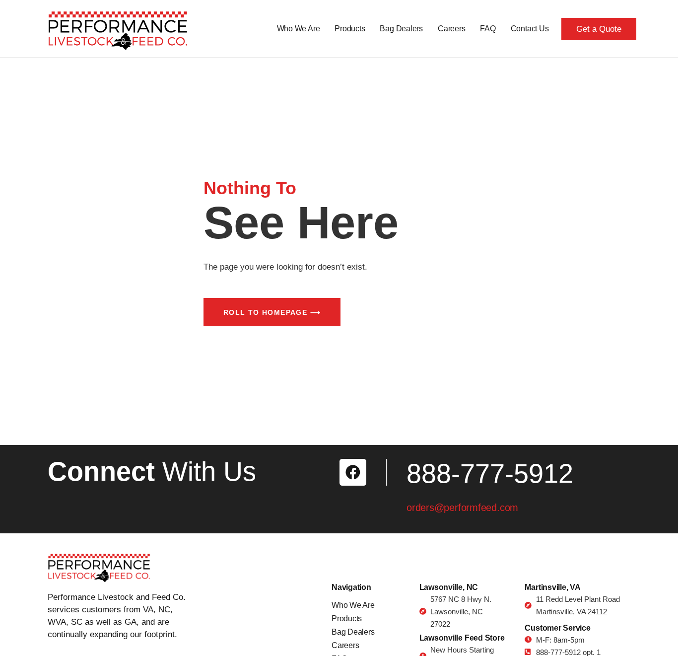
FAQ (487, 28)
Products (350, 28)
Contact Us (530, 28)
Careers (451, 28)
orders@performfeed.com (462, 507)
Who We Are (298, 28)
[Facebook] (352, 472)
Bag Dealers (401, 28)
